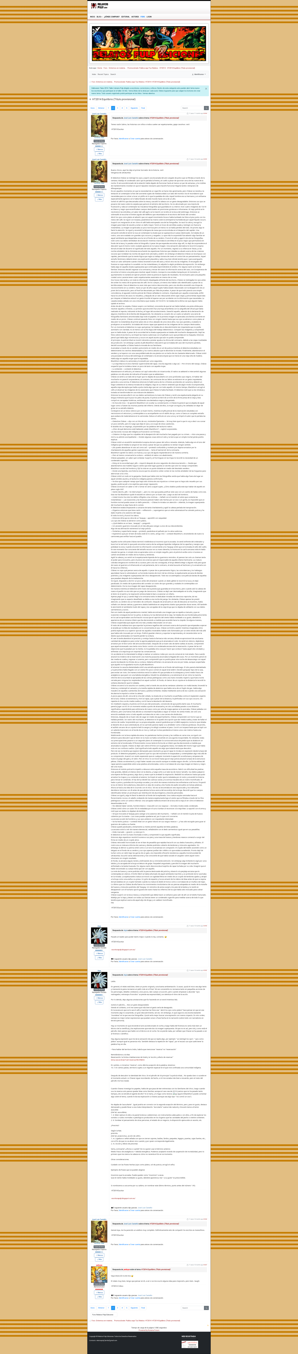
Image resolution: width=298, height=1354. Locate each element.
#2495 (205, 926)
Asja (99, 926)
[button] (99, 17)
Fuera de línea (99, 141)
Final (143, 108)
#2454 (205, 113)
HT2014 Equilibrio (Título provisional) (164, 118)
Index (94, 74)
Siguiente (134, 108)
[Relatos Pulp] (99, 5)
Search (113, 74)
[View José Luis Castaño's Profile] (99, 126)
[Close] (206, 89)
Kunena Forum (153, 1330)
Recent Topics (103, 74)
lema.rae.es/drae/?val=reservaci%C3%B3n (128, 1060)
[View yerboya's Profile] (99, 1274)
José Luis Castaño (99, 114)
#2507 (205, 1265)
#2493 (205, 159)
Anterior (101, 108)
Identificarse (123, 139)
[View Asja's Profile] (99, 935)
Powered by (143, 1330)
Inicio (93, 108)
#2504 (205, 1219)
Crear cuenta (135, 139)
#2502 (205, 970)
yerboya (99, 1265)
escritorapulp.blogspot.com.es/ (123, 950)
